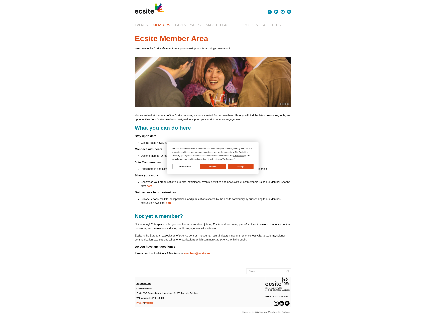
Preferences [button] (228, 159)
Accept (240, 166)
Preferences (185, 166)
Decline (212, 166)
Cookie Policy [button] (239, 156)
